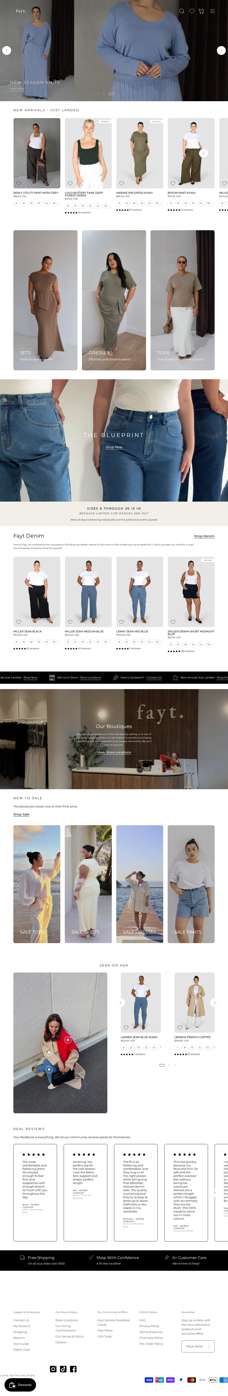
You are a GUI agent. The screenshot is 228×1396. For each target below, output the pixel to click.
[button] (181, 11)
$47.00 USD (71, 199)
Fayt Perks (105, 1330)
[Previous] (6, 50)
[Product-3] (67, 1039)
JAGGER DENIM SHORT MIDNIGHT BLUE (191, 632)
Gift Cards (105, 1336)
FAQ (142, 1320)
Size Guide (21, 1344)
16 (54, 203)
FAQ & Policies (148, 1312)
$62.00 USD (174, 637)
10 (31, 203)
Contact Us (78, 677)
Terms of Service (151, 1332)
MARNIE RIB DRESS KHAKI (134, 193)
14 (46, 203)
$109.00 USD (181, 1041)
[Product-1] (49, 1069)
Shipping (20, 1332)
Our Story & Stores (66, 1312)
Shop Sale (21, 814)
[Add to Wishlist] (18, 183)
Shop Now (114, 447)
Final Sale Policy (151, 1338)
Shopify (31, 1375)
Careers (60, 1342)
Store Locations (15, 677)
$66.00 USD (19, 196)
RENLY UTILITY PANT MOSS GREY (35, 193)
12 (39, 203)
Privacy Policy (149, 1326)
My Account (21, 1326)
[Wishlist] (192, 11)
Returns (19, 1338)
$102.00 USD (20, 635)
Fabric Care (21, 1349)
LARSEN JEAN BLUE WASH (139, 1037)
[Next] (221, 50)
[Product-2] (49, 1052)
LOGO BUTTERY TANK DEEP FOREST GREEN (84, 194)
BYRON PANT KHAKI (182, 193)
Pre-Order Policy (151, 1344)
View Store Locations (114, 752)
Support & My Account (26, 1312)
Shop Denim (204, 536)
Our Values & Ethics (69, 1336)
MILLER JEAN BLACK (27, 631)
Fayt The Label (17, 1375)
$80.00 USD (123, 196)
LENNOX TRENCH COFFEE (192, 1037)
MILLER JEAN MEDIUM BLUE (84, 631)
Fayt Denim (28, 536)
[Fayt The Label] (21, 11)
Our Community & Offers (113, 1312)
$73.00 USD (174, 196)
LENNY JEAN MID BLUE (132, 631)
